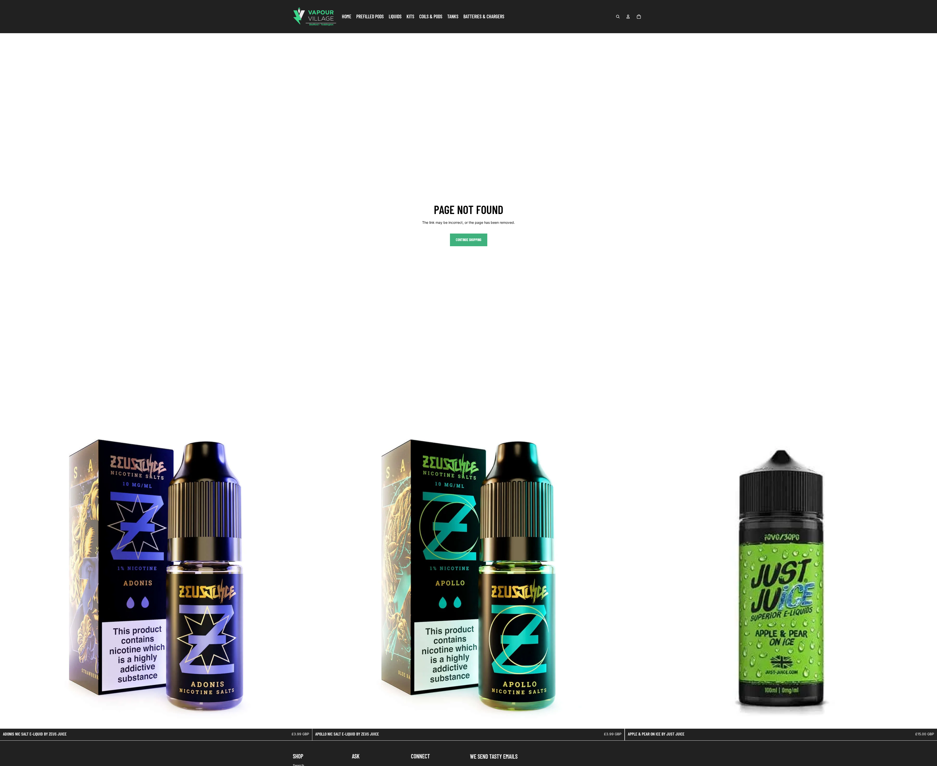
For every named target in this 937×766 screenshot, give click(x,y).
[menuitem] (346, 16)
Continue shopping (468, 240)
